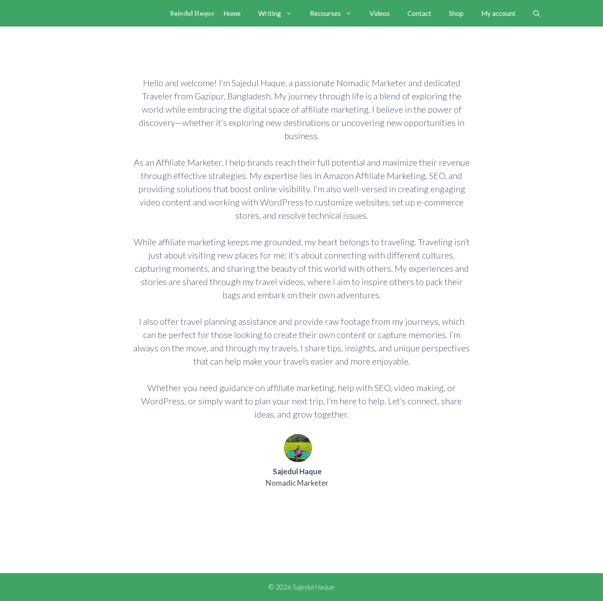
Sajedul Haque (192, 13)
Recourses (325, 13)
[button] (536, 13)
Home (232, 13)
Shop (456, 13)
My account (498, 13)
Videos (379, 13)
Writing (269, 13)
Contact (419, 13)
